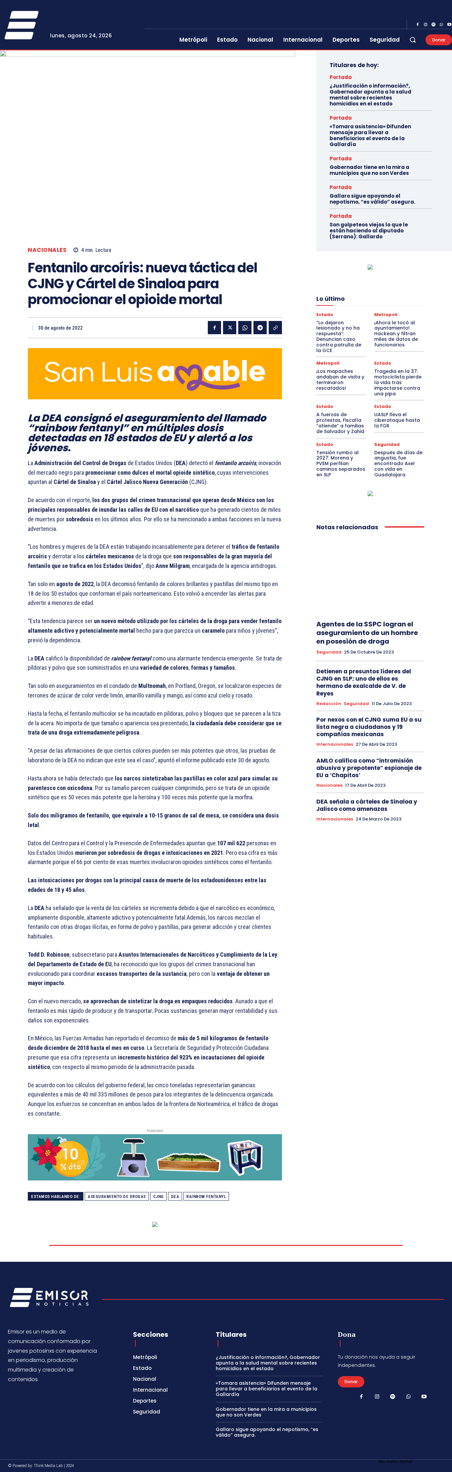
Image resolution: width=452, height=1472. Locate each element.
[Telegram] (260, 327)
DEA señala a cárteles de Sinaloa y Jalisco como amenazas (366, 805)
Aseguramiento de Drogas (117, 1196)
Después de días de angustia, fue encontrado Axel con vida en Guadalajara (398, 463)
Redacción (328, 703)
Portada (341, 77)
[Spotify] (433, 25)
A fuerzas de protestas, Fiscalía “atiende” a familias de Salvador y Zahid (340, 422)
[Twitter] (229, 327)
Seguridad (387, 444)
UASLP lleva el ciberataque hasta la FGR (397, 420)
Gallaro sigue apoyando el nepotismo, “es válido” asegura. (372, 198)
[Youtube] (424, 1397)
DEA (175, 1196)
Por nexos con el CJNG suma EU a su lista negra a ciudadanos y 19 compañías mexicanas (369, 727)
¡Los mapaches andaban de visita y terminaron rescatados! (340, 379)
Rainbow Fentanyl (206, 1196)
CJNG (158, 1196)
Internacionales (334, 744)
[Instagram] (425, 25)
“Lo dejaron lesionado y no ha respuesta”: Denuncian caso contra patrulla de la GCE (338, 336)
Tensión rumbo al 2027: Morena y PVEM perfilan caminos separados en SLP (340, 463)
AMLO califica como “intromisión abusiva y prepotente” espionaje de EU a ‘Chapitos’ (369, 768)
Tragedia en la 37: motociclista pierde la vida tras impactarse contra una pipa (398, 382)
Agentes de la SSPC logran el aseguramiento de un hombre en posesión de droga (367, 632)
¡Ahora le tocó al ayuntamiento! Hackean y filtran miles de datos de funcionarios (396, 333)
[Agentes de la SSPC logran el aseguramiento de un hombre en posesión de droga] (370, 575)
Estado (324, 314)
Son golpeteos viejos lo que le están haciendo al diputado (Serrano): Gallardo (369, 230)
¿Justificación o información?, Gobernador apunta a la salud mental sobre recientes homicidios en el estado (370, 94)
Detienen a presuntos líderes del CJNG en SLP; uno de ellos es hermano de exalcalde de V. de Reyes (363, 682)
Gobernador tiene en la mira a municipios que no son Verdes (369, 170)
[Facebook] (418, 25)
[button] (413, 40)
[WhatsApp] (441, 25)
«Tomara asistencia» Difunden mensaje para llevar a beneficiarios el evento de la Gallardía (370, 135)
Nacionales (47, 250)
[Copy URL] (275, 327)
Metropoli (385, 314)
